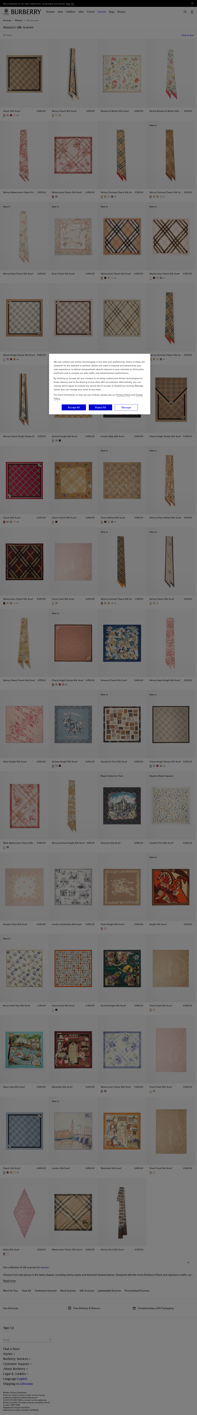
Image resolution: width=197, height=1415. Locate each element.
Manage (126, 407)
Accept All (74, 407)
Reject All (100, 407)
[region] (99, 384)
